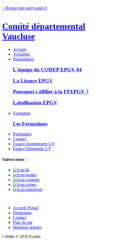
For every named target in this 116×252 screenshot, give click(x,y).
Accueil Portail (25, 207)
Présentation (23, 59)
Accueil (19, 49)
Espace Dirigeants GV (32, 148)
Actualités (21, 54)
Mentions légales (27, 227)
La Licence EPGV (33, 81)
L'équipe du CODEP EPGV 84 (47, 69)
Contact (19, 139)
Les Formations (30, 124)
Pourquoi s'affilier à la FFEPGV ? (51, 91)
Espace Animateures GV (34, 143)
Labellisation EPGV (35, 102)
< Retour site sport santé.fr (24, 8)
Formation (21, 113)
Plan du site (23, 222)
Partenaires (22, 134)
